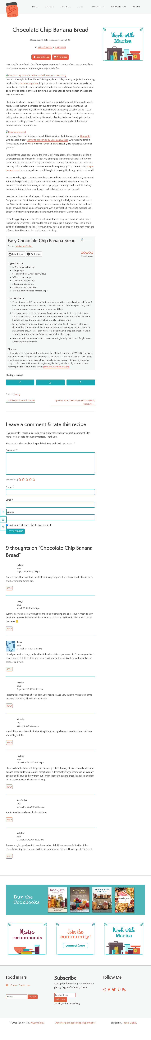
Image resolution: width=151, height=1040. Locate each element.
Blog (80, 7)
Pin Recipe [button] (35, 254)
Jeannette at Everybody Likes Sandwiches (47, 140)
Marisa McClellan (45, 47)
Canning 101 (118, 7)
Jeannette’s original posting (56, 367)
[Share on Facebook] (20, 382)
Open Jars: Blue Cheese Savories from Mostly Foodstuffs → (75, 402)
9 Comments (60, 47)
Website (10, 512)
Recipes (65, 7)
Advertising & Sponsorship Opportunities (75, 1022)
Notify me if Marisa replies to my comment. (30, 525)
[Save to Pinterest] (81, 382)
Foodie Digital (129, 1022)
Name (10, 487)
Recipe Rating (12, 480)
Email (9, 499)
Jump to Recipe (42, 57)
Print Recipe (61, 57)
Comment (11, 450)
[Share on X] (50, 382)
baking (17, 394)
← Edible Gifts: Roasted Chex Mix (20, 400)
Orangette (85, 136)
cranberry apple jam (28, 83)
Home (35, 7)
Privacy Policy (37, 1022)
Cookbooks (97, 7)
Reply (9, 588)
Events (50, 7)
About (136, 7)
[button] (82, 252)
